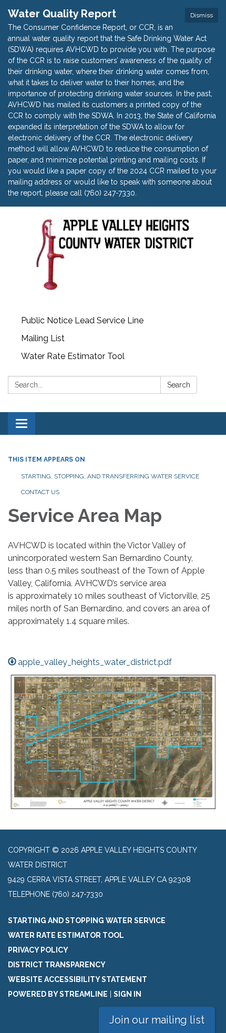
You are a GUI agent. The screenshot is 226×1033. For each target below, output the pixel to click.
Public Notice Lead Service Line (82, 320)
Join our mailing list (156, 1020)
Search (178, 385)
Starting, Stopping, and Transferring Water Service (110, 476)
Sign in (127, 994)
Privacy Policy (38, 950)
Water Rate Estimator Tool (73, 356)
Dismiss (201, 15)
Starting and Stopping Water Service (87, 920)
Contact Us (40, 492)
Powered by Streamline (58, 994)
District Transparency (57, 964)
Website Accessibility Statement (77, 979)
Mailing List (43, 338)
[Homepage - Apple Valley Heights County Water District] (113, 259)
